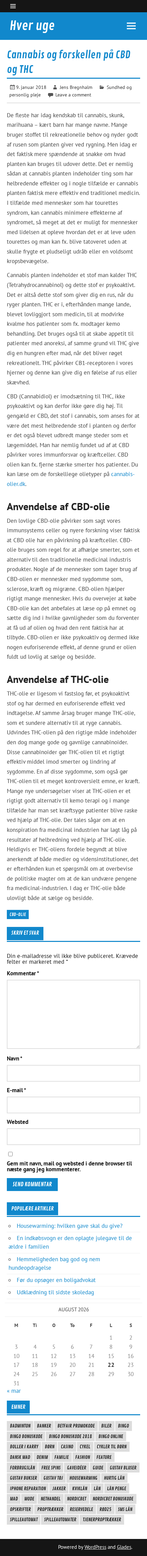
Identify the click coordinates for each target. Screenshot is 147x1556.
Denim (42, 1457)
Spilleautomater (60, 1519)
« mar (14, 1390)
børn (49, 1447)
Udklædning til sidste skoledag (55, 1292)
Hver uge (32, 26)
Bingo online (110, 1436)
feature (103, 1457)
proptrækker (50, 1509)
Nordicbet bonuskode (113, 1499)
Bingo (123, 1426)
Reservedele (81, 1509)
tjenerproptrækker (102, 1519)
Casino (67, 1447)
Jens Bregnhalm (76, 87)
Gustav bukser (23, 1478)
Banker (44, 1426)
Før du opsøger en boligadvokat (56, 1280)
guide (98, 1468)
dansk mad (20, 1457)
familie (61, 1457)
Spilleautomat (24, 1519)
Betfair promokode (76, 1426)
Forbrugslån (22, 1468)
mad (14, 1499)
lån (97, 1488)
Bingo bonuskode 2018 (70, 1436)
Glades (124, 1547)
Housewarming (83, 1478)
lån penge (116, 1488)
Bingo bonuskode (26, 1436)
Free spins (51, 1468)
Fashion (82, 1457)
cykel (85, 1447)
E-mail (16, 1090)
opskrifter (20, 1509)
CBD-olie (18, 914)
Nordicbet (76, 1499)
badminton (20, 1426)
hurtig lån (114, 1478)
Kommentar (23, 973)
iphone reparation (28, 1488)
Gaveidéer (76, 1468)
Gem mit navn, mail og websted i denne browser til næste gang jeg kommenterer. (69, 1166)
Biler (106, 1426)
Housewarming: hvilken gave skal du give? (69, 1226)
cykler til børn (111, 1447)
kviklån (79, 1488)
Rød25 (105, 1509)
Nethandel (51, 1499)
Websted (17, 1122)
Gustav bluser (123, 1468)
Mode (29, 1499)
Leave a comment (73, 94)
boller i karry (24, 1447)
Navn (14, 1059)
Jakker (59, 1488)
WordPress (95, 1547)
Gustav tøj (53, 1478)
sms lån (125, 1509)
